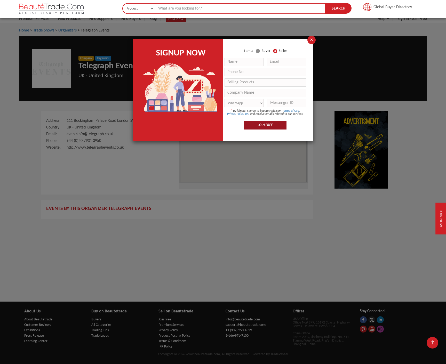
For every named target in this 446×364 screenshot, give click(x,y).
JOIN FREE (265, 125)
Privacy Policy (235, 114)
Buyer (265, 51)
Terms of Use (290, 110)
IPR (247, 114)
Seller (283, 51)
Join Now (441, 218)
